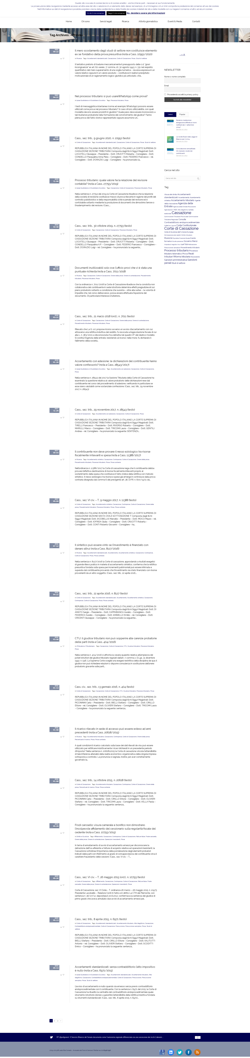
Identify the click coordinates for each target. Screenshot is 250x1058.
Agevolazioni (168, 210)
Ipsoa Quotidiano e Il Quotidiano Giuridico (91, 100)
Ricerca (79, 58)
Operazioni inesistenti (112, 839)
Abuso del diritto (170, 194)
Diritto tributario (186, 235)
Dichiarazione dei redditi (172, 235)
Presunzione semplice (133, 926)
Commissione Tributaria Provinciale (176, 216)
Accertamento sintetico (95, 459)
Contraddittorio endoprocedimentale (87, 926)
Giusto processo (177, 241)
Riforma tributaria (181, 256)
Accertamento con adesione (120, 369)
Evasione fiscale (184, 238)
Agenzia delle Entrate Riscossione (184, 207)
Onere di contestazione (132, 276)
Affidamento (98, 836)
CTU (125, 646)
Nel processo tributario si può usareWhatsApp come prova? (111, 96)
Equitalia (176, 238)
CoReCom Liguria (170, 225)
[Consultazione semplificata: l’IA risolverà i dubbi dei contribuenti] (170, 151)
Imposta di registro (170, 244)
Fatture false (140, 836)
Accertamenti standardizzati (97, 58)
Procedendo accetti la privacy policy (182, 94)
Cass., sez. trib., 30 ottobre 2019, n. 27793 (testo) (103, 225)
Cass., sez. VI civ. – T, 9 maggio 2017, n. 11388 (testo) (105, 500)
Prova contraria (116, 462)
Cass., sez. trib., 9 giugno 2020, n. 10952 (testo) (102, 138)
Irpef (182, 244)
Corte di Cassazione (124, 58)
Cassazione (112, 58)
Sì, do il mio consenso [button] (95, 13)
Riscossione (195, 257)
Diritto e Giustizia (83, 836)
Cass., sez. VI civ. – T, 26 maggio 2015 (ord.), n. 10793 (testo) (110, 877)
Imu (178, 244)
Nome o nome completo (175, 77)
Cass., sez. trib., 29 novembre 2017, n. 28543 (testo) (105, 409)
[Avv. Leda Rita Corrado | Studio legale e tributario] (51, 21)
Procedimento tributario (83, 323)
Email (166, 86)
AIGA (175, 210)
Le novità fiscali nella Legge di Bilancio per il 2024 (186, 138)
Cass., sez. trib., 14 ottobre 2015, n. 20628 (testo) (103, 780)
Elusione (168, 238)
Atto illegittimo (139, 923)
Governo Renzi (190, 241)
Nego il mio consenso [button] (116, 13)
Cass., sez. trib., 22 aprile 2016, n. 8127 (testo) (101, 593)
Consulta (182, 219)
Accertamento (113, 553)
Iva (186, 244)
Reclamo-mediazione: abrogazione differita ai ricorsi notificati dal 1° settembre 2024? (186, 123)
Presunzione (120, 926)
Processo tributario (117, 100)
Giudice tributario (134, 646)
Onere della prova (117, 276)
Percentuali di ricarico (82, 739)
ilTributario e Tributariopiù (86, 646)
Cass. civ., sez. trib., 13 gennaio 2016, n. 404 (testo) (104, 686)
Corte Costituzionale (186, 225)
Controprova (117, 459)
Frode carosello (151, 836)
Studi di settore (141, 58)
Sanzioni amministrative (175, 260)
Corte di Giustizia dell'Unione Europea (178, 232)
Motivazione (192, 244)
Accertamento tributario (95, 737)
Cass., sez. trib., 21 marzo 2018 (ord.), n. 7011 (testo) (105, 316)
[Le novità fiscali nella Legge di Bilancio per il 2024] (170, 139)
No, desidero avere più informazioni (146, 13)
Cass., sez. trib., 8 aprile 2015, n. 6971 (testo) (101, 919)
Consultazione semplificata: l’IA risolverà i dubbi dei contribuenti (186, 151)
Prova (133, 58)
